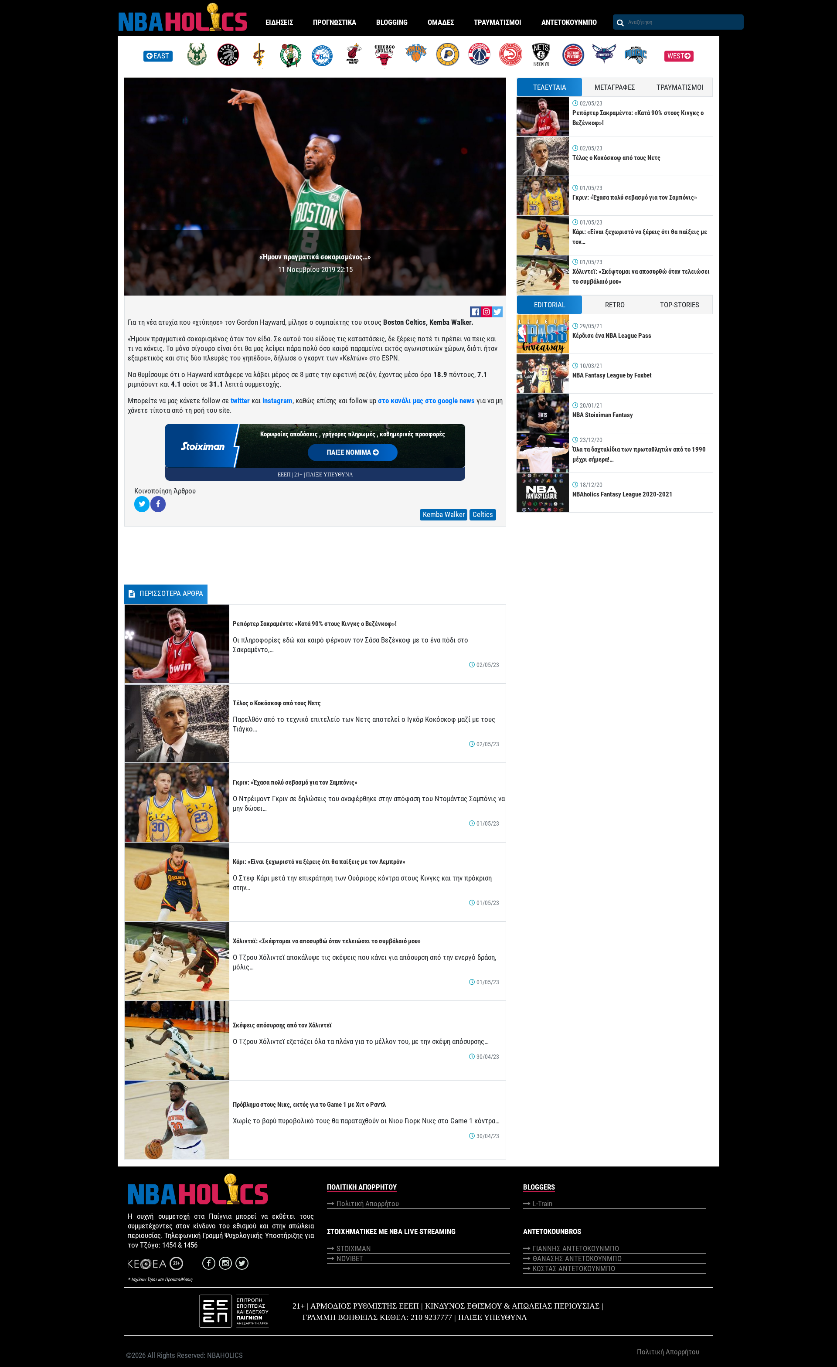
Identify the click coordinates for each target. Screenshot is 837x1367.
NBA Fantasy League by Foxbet (612, 375)
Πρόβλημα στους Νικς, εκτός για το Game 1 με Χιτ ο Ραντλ (309, 1105)
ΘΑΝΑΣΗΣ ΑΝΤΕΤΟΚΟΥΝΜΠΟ (577, 1258)
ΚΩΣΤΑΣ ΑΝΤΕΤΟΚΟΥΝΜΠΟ (574, 1268)
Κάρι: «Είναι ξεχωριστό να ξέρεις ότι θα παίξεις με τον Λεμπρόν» (319, 862)
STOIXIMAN (354, 1248)
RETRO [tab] (615, 304)
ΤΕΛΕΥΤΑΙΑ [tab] (549, 87)
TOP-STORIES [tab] (679, 304)
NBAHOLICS (225, 1355)
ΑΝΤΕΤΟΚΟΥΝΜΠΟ (569, 22)
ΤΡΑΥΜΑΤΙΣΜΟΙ (497, 22)
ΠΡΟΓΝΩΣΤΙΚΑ (334, 22)
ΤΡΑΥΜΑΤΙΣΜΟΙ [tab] (680, 87)
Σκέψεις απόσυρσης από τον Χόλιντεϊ (282, 1025)
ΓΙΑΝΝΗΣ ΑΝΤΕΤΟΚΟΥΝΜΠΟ (576, 1248)
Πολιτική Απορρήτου (368, 1203)
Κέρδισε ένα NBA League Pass (611, 336)
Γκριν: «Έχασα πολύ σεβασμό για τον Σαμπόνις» (295, 782)
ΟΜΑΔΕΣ (441, 22)
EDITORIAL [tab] (549, 304)
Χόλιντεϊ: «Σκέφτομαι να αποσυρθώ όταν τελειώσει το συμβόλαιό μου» (327, 941)
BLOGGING (392, 22)
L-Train (542, 1203)
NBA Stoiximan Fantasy (602, 415)
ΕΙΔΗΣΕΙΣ (279, 22)
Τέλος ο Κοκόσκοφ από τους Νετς (277, 703)
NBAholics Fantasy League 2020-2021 (622, 494)
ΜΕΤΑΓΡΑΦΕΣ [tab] (615, 87)
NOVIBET (350, 1258)
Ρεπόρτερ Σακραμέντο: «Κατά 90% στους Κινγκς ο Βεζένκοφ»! (315, 624)
